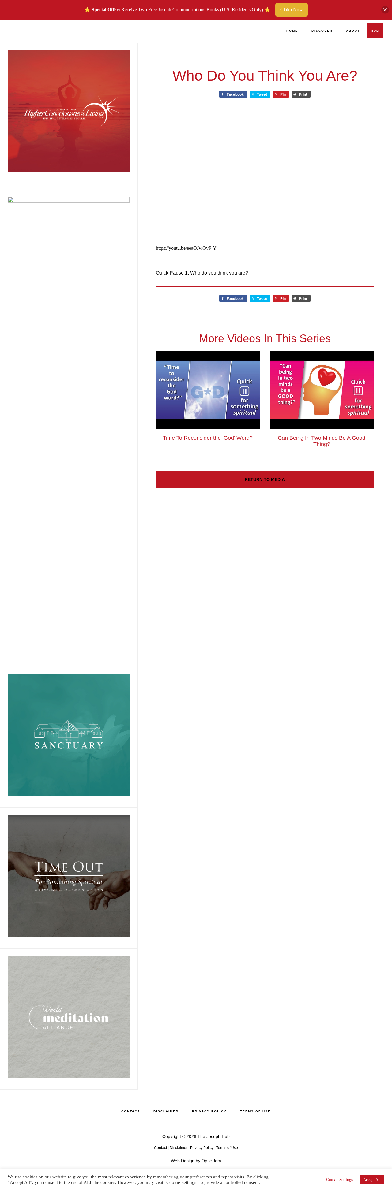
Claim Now (291, 9)
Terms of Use (227, 1148)
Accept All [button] (372, 1179)
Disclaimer (178, 1148)
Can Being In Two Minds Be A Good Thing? (321, 441)
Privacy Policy (201, 1148)
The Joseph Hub (40, 31)
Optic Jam (211, 1160)
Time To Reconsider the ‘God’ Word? (208, 438)
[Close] (385, 10)
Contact (160, 1148)
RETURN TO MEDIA (265, 479)
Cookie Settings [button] (339, 1179)
